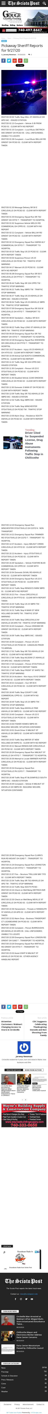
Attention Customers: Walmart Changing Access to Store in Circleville (11, 1025)
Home (3, 38)
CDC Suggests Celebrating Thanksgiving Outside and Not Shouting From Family (38, 1028)
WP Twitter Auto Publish (14, 1412)
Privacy (17, 1404)
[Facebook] (16, 1299)
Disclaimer (7, 1404)
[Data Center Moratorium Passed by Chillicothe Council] (39, 1079)
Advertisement (28, 1404)
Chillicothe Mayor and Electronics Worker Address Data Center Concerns (23, 1089)
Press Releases (7, 1380)
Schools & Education (9, 1376)
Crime (3, 1384)
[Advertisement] (24, 175)
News (9, 38)
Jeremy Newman (9, 55)
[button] (44, 3)
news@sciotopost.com (29, 1294)
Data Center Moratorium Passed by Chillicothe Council (39, 1088)
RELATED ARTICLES (14, 1070)
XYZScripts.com (36, 1412)
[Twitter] (27, 1299)
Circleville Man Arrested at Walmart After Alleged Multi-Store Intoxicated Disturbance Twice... (31, 1320)
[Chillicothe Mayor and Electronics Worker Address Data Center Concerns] (24, 1079)
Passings (5, 1372)
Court (3, 1388)
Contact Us (40, 1404)
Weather (4, 1392)
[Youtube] (32, 1299)
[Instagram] (21, 1299)
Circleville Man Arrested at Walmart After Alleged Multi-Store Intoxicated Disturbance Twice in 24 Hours (8, 1090)
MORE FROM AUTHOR (33, 1070)
